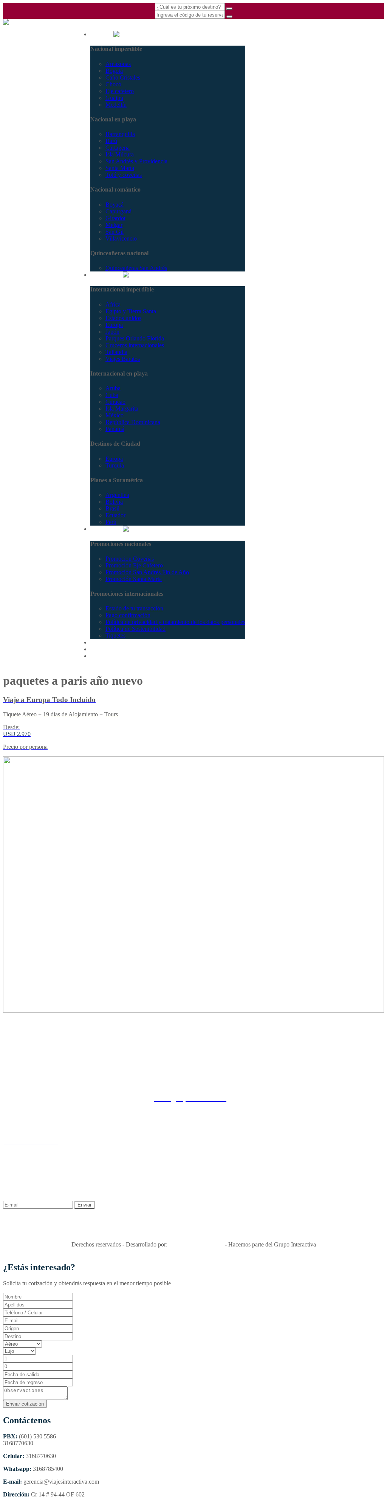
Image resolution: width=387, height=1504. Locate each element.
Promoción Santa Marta (133, 579)
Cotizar (99, 642)
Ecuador (115, 515)
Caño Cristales (122, 77)
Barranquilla (120, 134)
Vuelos (98, 649)
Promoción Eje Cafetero (134, 565)
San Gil (114, 231)
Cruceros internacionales (134, 345)
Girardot (115, 218)
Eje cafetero (119, 91)
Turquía (114, 465)
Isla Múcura (119, 154)
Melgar (113, 225)
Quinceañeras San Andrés (136, 268)
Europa (114, 325)
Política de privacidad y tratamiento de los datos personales (175, 622)
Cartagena (117, 147)
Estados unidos (123, 318)
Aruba (113, 388)
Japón (112, 331)
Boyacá (114, 204)
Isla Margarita (121, 408)
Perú (110, 522)
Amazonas (118, 64)
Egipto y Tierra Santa (130, 311)
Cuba (111, 395)
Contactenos (105, 656)
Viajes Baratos (122, 359)
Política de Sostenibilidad (135, 629)
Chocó (113, 84)
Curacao (115, 402)
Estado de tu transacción (134, 608)
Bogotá (114, 70)
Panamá (114, 429)
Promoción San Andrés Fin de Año (147, 572)
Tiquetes (115, 635)
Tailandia (116, 352)
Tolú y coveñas (123, 175)
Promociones (106, 529)
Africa (113, 304)
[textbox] (38, 1328)
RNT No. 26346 (194, 1231)
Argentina (117, 495)
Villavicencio (121, 238)
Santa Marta (119, 168)
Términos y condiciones (179, 1145)
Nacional (101, 34)
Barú (111, 141)
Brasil (112, 508)
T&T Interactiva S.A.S (196, 1244)
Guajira (114, 98)
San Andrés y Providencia (136, 161)
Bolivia (114, 501)
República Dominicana (132, 422)
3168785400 (18, 47)
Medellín (116, 104)
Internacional (106, 274)
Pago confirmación (127, 615)
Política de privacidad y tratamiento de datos (261, 1145)
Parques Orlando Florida (134, 338)
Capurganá (118, 211)
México (114, 415)
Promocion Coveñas (129, 558)
